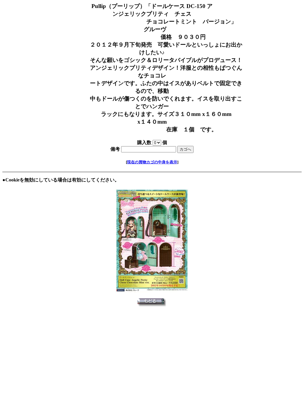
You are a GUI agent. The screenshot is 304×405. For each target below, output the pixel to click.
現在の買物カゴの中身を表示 (152, 162)
